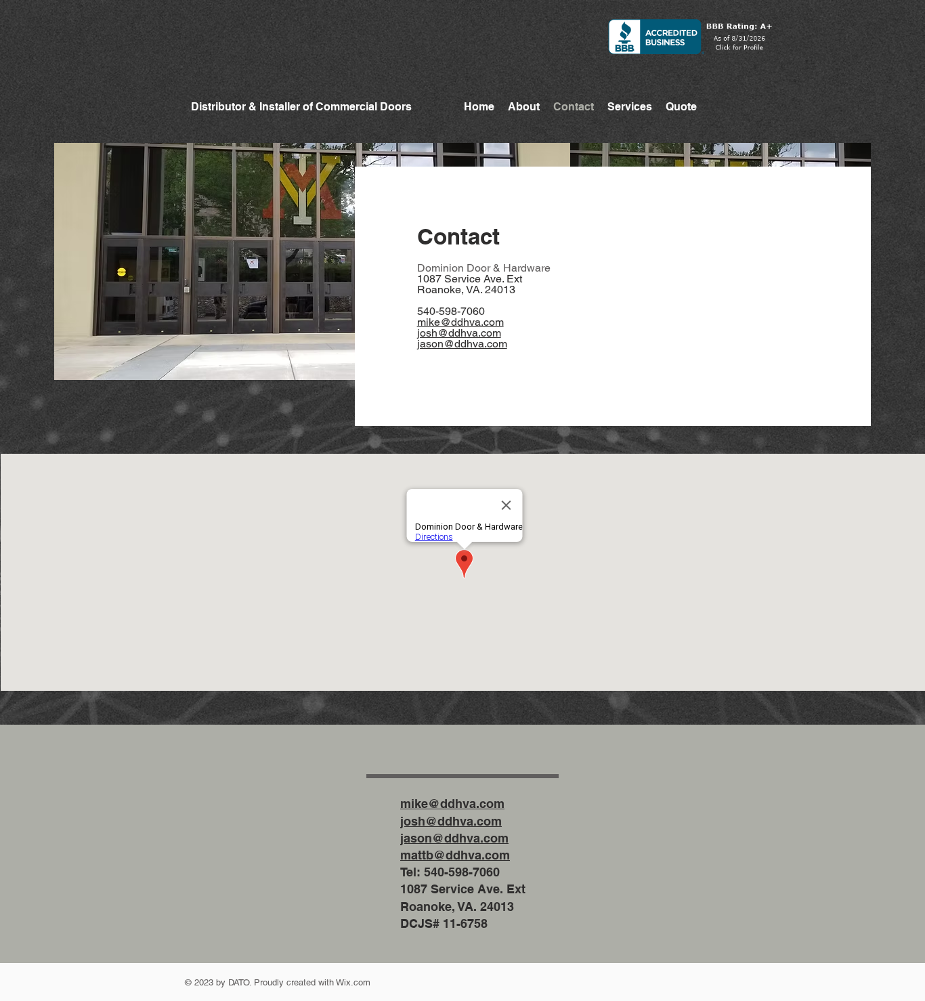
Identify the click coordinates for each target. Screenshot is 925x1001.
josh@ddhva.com (459, 332)
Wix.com (353, 982)
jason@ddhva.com (462, 343)
